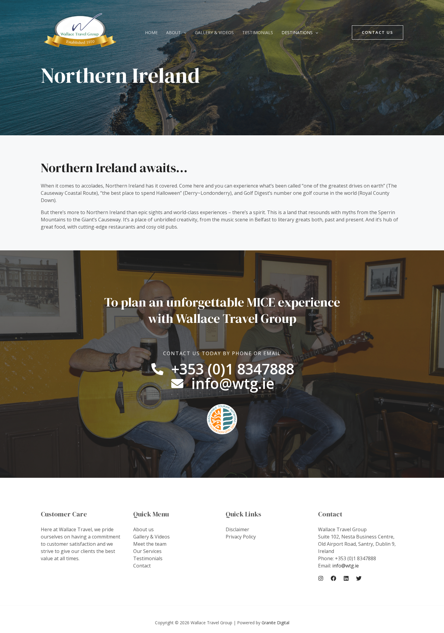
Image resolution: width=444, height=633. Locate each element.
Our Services (147, 551)
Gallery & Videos (214, 32)
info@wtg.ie (345, 565)
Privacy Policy (241, 536)
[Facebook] (333, 578)
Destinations (297, 32)
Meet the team (149, 544)
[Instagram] (320, 578)
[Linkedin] (346, 578)
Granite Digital (275, 622)
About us (143, 529)
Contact (142, 565)
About (173, 32)
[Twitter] (359, 578)
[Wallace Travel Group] (80, 32)
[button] (183, 32)
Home (151, 32)
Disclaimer (237, 529)
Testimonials (257, 32)
